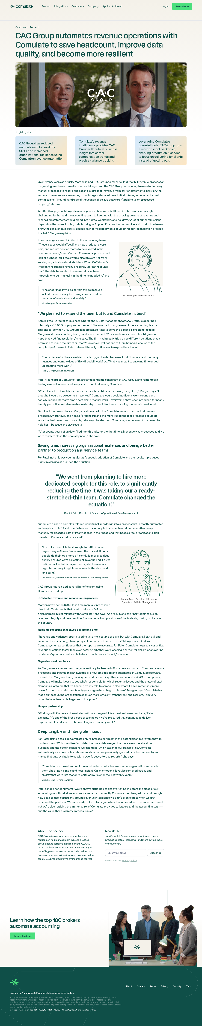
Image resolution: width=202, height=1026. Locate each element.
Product (46, 6)
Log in (165, 6)
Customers (77, 6)
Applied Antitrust (112, 6)
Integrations (61, 6)
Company (93, 6)
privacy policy (129, 860)
